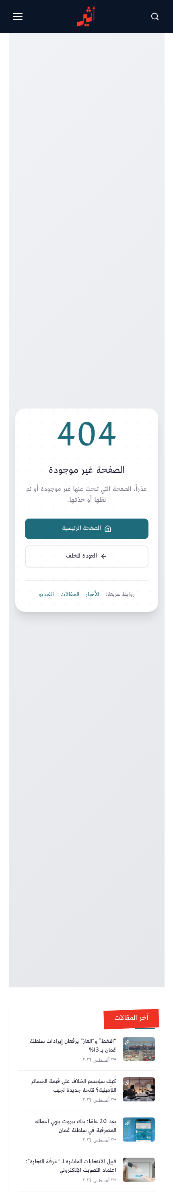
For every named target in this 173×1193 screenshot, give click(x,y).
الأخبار (92, 594)
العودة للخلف (81, 556)
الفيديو (46, 594)
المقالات (69, 594)
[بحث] (154, 16)
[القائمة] (18, 16)
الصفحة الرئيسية (81, 528)
